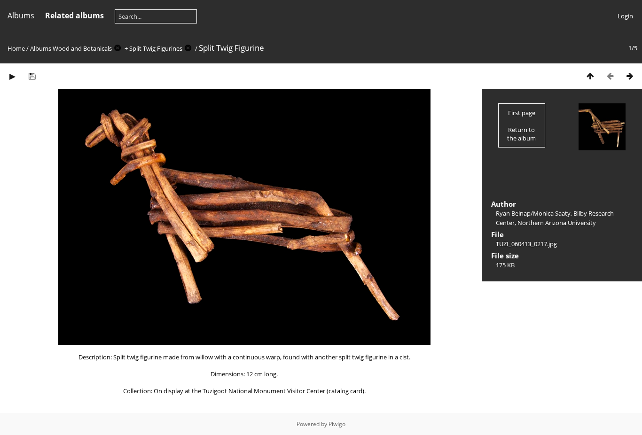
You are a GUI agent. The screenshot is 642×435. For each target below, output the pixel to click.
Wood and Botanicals (82, 48)
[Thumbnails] (590, 75)
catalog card (345, 391)
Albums (21, 15)
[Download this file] (32, 75)
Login (625, 16)
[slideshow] (12, 75)
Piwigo (337, 424)
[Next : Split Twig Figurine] (630, 75)
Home (16, 48)
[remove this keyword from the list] (117, 48)
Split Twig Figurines (155, 48)
